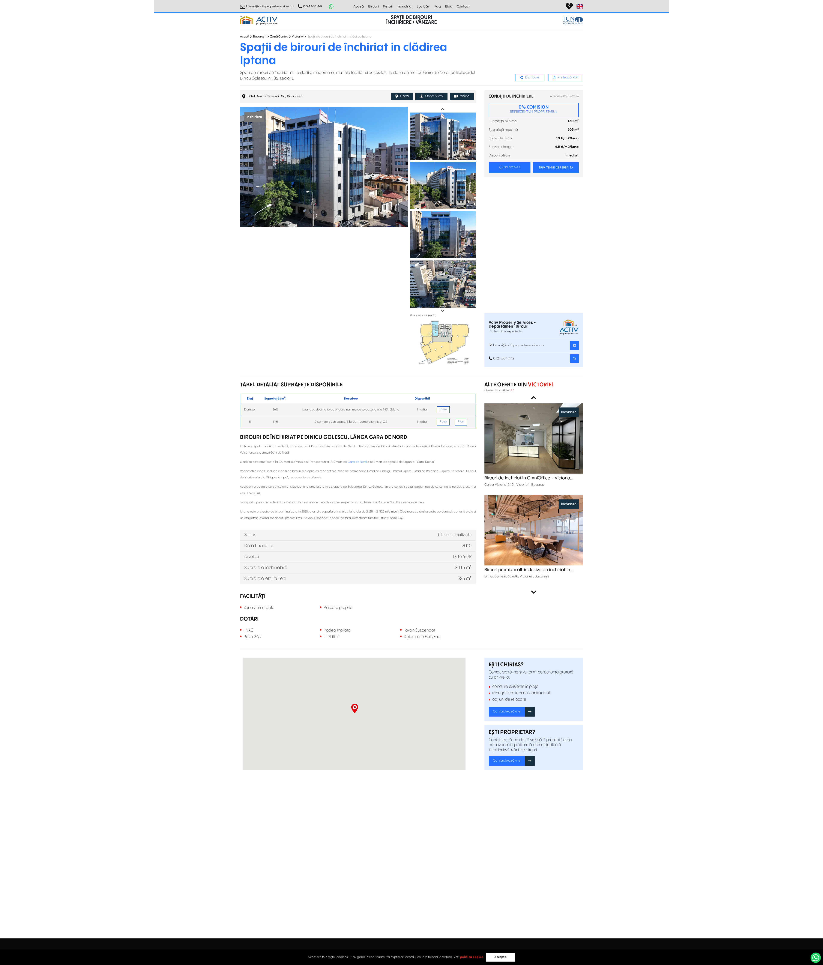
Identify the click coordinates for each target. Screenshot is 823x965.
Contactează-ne (507, 711)
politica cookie (471, 957)
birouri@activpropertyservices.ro (270, 6)
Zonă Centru (279, 36)
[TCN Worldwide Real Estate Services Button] (573, 20)
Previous (443, 109)
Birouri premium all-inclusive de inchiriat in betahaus (527, 570)
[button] (354, 708)
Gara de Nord (357, 461)
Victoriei (297, 36)
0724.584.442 (313, 6)
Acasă (358, 6)
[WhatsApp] (816, 958)
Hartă (404, 96)
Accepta (500, 957)
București (259, 36)
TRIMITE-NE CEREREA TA (556, 167)
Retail (388, 6)
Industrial (404, 6)
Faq (437, 6)
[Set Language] (580, 6)
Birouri (373, 6)
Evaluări (423, 6)
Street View (434, 96)
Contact (463, 6)
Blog (448, 6)
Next (443, 311)
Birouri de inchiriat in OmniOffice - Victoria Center (527, 478)
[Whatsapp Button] (331, 6)
